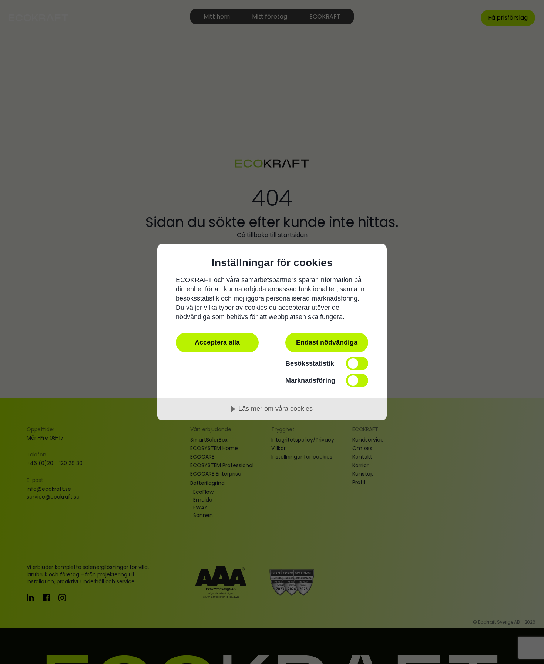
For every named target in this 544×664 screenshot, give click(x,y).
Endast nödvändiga (326, 342)
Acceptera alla (217, 342)
